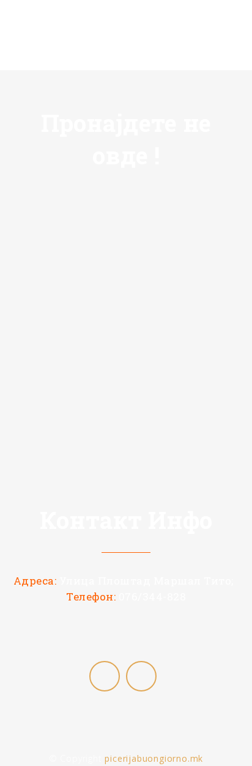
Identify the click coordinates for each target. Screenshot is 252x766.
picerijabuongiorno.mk (154, 758)
